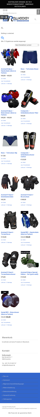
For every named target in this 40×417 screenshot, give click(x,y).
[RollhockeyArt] (14, 18)
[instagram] (6, 11)
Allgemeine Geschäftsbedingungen (13, 384)
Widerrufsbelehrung (9, 387)
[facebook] (4, 11)
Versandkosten (7, 81)
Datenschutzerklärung (9, 391)
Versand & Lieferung (9, 395)
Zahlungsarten (7, 399)
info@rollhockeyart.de (8, 365)
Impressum (6, 380)
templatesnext (33, 408)
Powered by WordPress (8, 408)
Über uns (5, 376)
